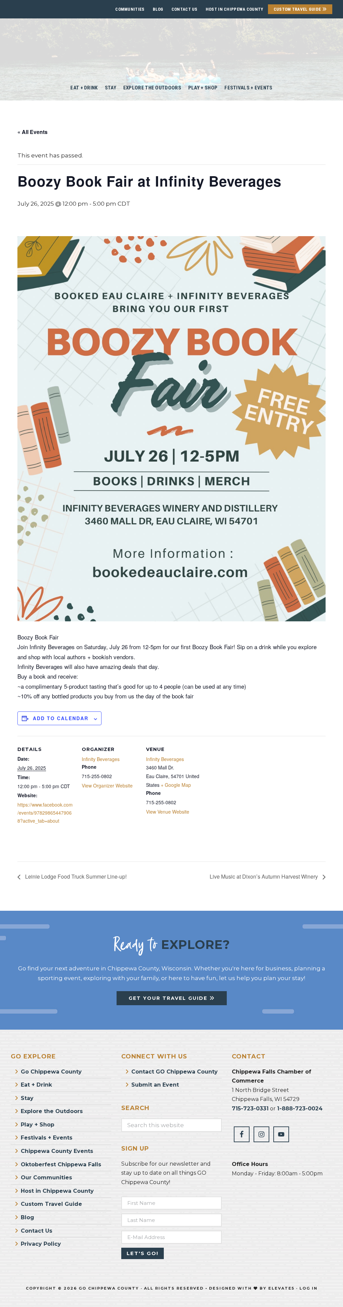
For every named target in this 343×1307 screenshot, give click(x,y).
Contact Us (185, 9)
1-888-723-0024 (300, 1108)
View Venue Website (167, 811)
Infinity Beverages (101, 759)
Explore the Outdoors (52, 1111)
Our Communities (46, 1177)
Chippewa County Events (57, 1151)
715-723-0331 (250, 1108)
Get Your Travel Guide (169, 998)
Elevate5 (281, 1288)
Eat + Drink (36, 1085)
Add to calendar (60, 718)
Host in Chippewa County (234, 9)
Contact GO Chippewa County (174, 1072)
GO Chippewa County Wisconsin (171, 47)
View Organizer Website (107, 785)
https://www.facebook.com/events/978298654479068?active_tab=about (45, 812)
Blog (158, 9)
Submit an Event (155, 1085)
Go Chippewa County (51, 1072)
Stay (27, 1098)
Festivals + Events (46, 1137)
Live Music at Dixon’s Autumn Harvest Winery (264, 876)
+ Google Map (176, 784)
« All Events (32, 132)
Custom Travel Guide (298, 9)
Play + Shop (37, 1124)
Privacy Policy (41, 1244)
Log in (308, 1288)
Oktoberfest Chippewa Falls (61, 1164)
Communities (129, 9)
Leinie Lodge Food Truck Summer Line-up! (75, 876)
